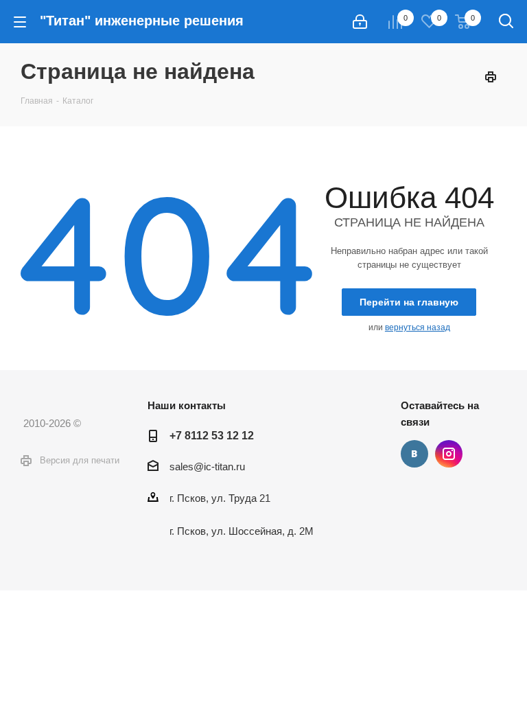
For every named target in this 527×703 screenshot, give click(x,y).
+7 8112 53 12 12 (211, 435)
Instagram (448, 454)
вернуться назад (417, 327)
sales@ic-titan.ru (207, 466)
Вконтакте (414, 454)
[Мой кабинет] (360, 21)
